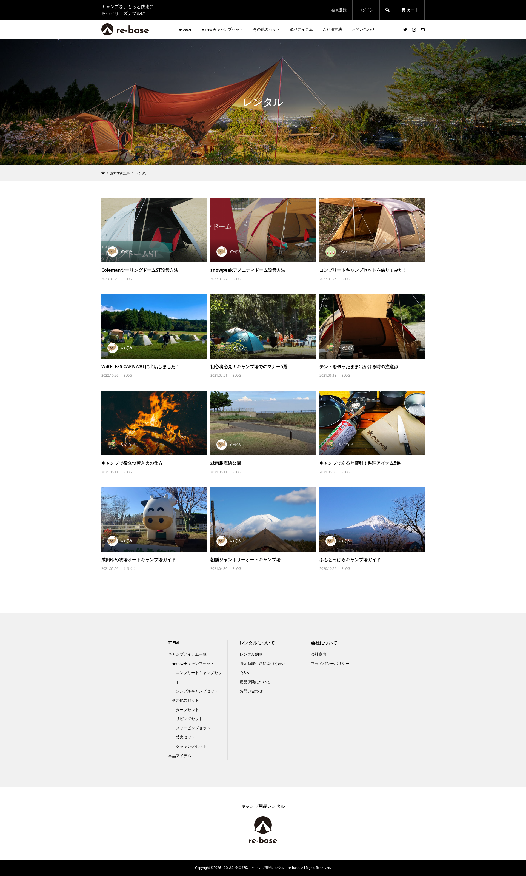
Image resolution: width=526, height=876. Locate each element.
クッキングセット (191, 746)
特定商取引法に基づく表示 (263, 663)
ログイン (366, 9)
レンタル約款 (251, 654)
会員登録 (339, 9)
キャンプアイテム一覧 (187, 654)
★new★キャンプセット (222, 29)
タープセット (187, 709)
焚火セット (185, 737)
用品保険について (255, 681)
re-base (184, 29)
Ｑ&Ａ (245, 672)
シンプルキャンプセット (197, 690)
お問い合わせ (363, 29)
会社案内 (318, 654)
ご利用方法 (332, 29)
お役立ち (129, 568)
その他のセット (266, 29)
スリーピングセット (193, 727)
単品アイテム (301, 29)
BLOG (127, 279)
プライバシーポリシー (330, 663)
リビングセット (189, 718)
